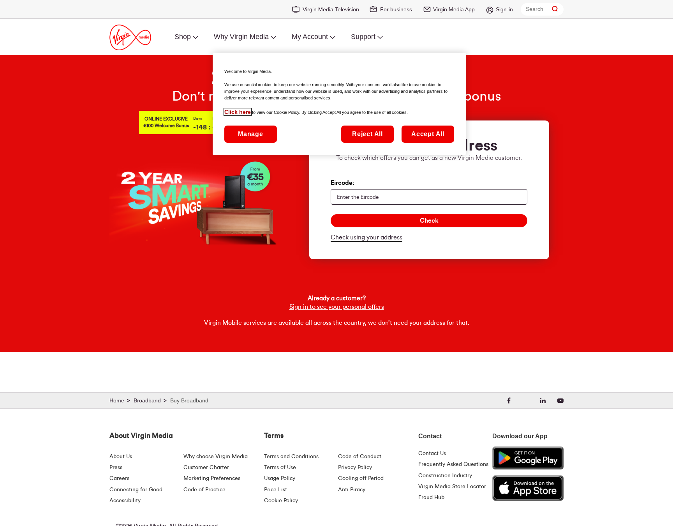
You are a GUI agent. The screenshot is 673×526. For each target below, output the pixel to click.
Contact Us (432, 453)
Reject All (367, 134)
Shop (182, 37)
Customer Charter (206, 467)
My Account (310, 37)
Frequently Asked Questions (453, 464)
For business (396, 9)
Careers (119, 478)
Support (363, 37)
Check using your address (366, 237)
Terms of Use (280, 467)
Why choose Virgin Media (215, 456)
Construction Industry (445, 475)
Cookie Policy (281, 500)
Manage (250, 134)
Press (115, 467)
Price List (275, 489)
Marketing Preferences (211, 478)
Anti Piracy (351, 489)
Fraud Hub (431, 497)
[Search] (555, 9)
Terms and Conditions (291, 456)
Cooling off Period (361, 478)
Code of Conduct (359, 456)
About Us (120, 456)
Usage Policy (279, 478)
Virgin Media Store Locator (452, 486)
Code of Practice (204, 489)
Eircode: (342, 183)
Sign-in (504, 9)
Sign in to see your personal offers (336, 307)
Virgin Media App (454, 9)
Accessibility (125, 500)
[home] (120, 401)
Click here (237, 112)
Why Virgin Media (241, 37)
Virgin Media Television (331, 9)
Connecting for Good (135, 489)
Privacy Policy (355, 467)
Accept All (427, 134)
